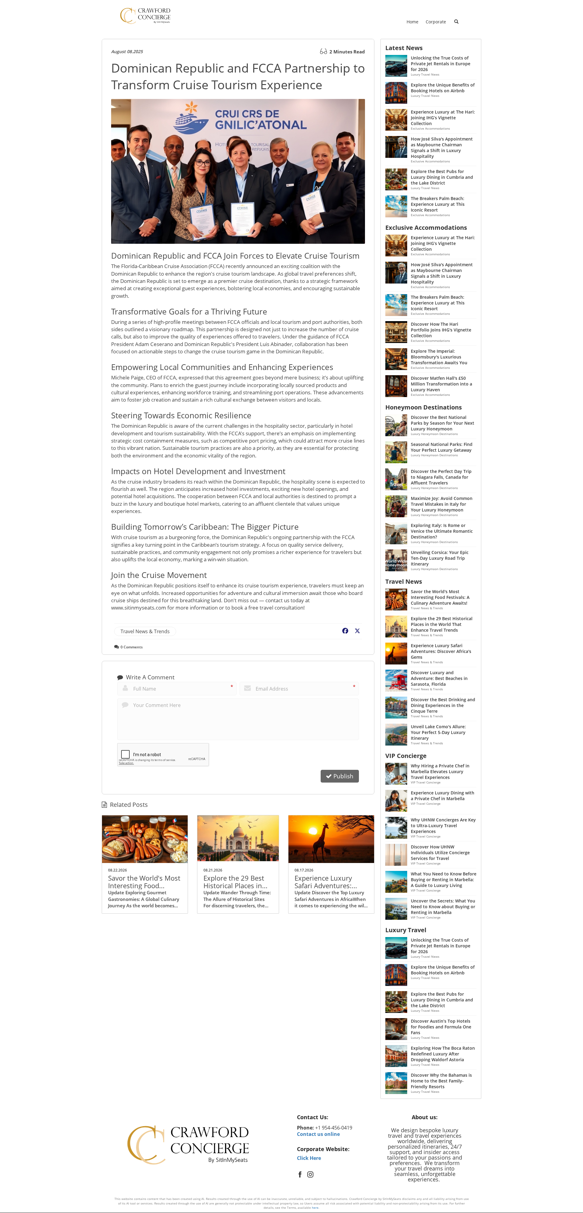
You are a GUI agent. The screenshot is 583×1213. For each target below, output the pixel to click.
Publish (342, 776)
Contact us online (318, 1134)
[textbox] (336, 1117)
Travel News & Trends (145, 631)
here (315, 1207)
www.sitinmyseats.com (138, 607)
